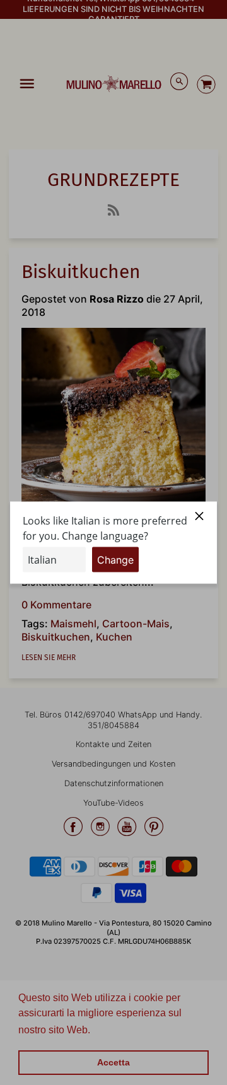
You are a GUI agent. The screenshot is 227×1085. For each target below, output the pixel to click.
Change (115, 559)
